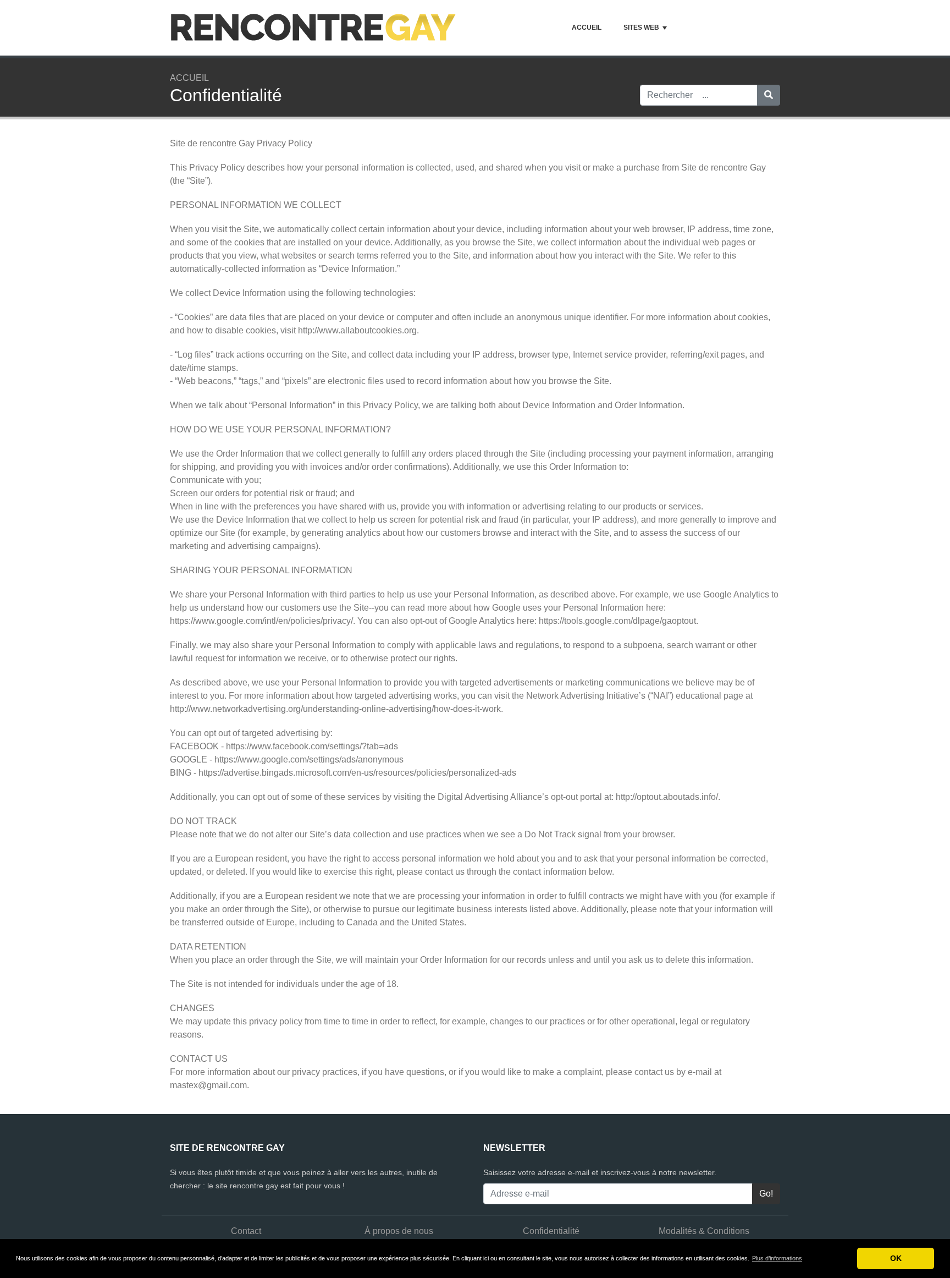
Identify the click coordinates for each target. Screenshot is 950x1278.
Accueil (586, 27)
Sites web (641, 27)
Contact (246, 1231)
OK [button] (896, 1258)
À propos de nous (398, 1231)
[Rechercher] (768, 95)
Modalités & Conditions (704, 1231)
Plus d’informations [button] (777, 1258)
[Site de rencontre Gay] (314, 28)
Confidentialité (551, 1231)
